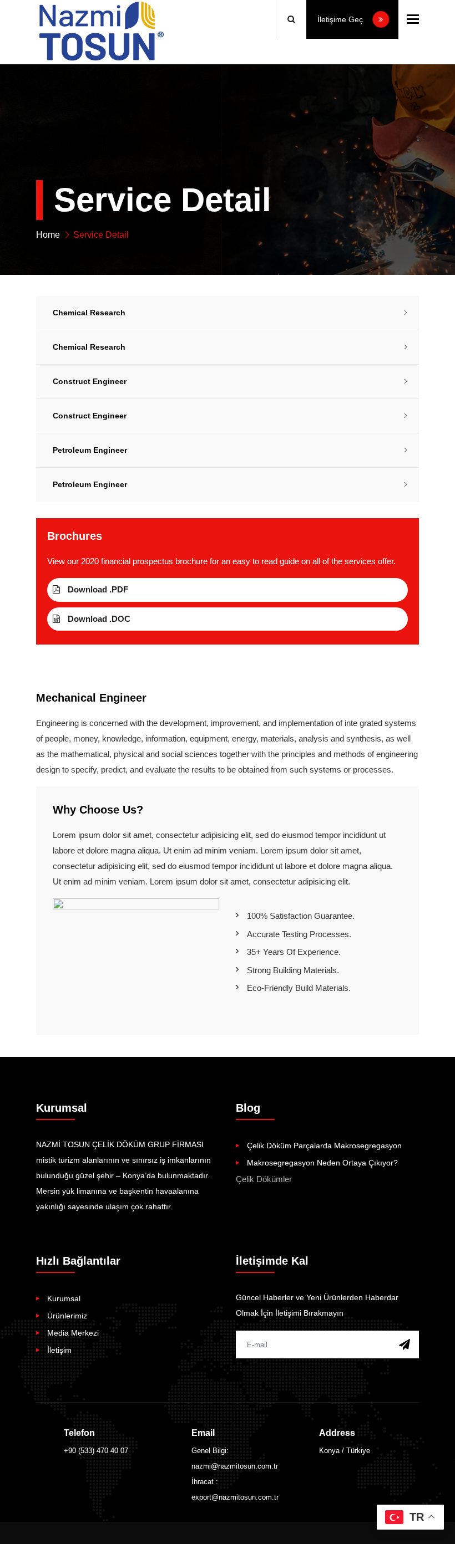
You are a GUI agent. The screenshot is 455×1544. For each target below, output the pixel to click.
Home (48, 234)
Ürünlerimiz (67, 1315)
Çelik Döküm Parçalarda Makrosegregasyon (324, 1145)
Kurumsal (63, 1298)
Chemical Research (89, 312)
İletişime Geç (341, 19)
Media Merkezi (73, 1332)
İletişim (59, 1350)
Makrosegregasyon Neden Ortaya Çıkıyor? (322, 1162)
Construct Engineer (90, 381)
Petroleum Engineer (90, 450)
